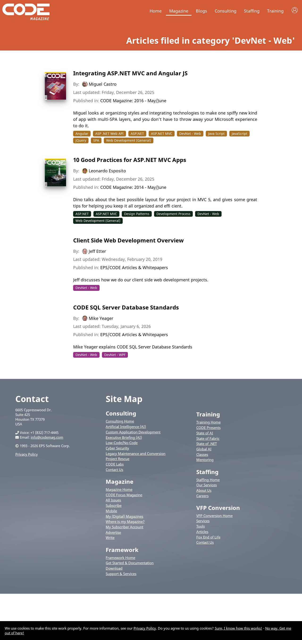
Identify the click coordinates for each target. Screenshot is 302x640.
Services (203, 520)
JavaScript (239, 133)
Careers (202, 495)
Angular (82, 133)
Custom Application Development (133, 432)
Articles (202, 531)
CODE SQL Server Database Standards (126, 307)
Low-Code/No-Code (122, 442)
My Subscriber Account (124, 527)
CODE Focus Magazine (124, 494)
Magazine (178, 11)
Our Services (206, 485)
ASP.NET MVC (161, 133)
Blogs (201, 11)
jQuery (81, 140)
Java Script (216, 133)
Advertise (113, 532)
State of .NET (206, 443)
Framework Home (120, 557)
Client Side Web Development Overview (128, 240)
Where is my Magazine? (125, 521)
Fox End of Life (208, 537)
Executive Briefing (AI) (124, 437)
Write (110, 537)
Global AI (203, 449)
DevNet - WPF (115, 354)
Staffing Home (208, 479)
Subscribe (114, 505)
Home (156, 11)
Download (114, 568)
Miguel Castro (103, 84)
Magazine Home (119, 489)
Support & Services (121, 573)
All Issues (113, 500)
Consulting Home (120, 421)
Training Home (208, 422)
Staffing (252, 11)
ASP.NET (137, 133)
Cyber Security (117, 448)
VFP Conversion (218, 508)
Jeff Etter (97, 251)
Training (275, 11)
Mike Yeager (101, 318)
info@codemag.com (47, 437)
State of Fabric (207, 438)
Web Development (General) (128, 140)
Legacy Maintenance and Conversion (135, 453)
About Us (203, 490)
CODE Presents (208, 427)
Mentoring (205, 459)
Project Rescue (117, 458)
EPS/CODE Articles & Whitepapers (134, 267)
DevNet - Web (190, 133)
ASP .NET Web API (109, 133)
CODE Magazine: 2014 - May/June (133, 187)
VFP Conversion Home (214, 515)
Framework (122, 550)
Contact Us (114, 469)
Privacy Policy (26, 454)
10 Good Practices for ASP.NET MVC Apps (129, 160)
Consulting (225, 11)
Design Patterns (136, 214)
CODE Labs (115, 464)
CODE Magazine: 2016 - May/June (133, 100)
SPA (96, 140)
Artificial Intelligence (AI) (126, 426)
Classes (202, 454)
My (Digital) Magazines (124, 516)
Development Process (173, 214)
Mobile (111, 511)
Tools (200, 526)
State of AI (204, 433)
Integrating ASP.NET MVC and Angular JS (130, 73)
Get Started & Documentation (130, 562)
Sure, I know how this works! (238, 628)
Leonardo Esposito (107, 171)
